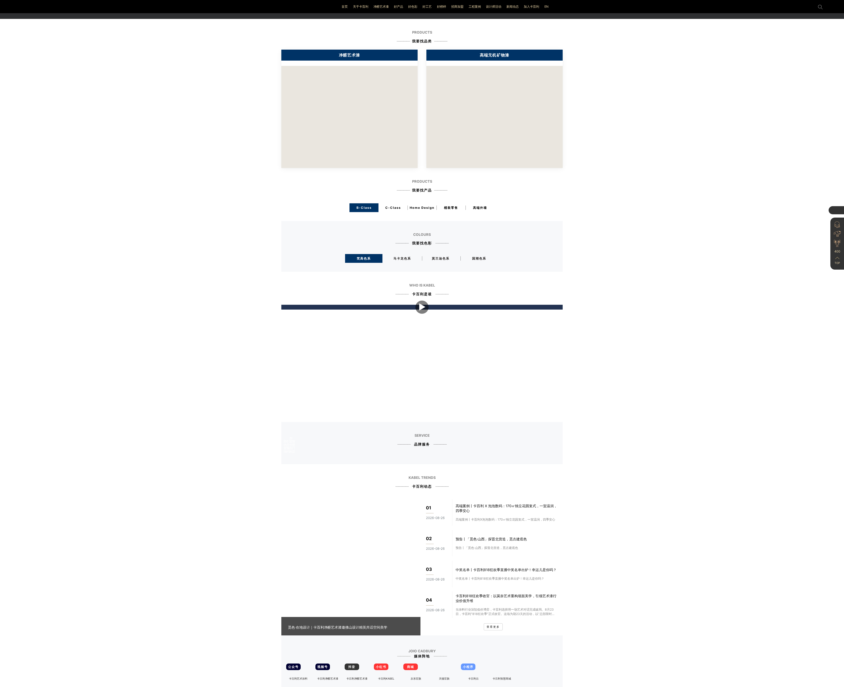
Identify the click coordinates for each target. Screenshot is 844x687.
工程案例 (475, 6)
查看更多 (493, 626)
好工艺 (427, 6)
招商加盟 (457, 6)
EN (546, 6)
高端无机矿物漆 (494, 55)
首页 (345, 6)
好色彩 (412, 6)
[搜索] (820, 6)
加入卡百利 (531, 6)
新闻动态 (512, 6)
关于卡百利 (360, 6)
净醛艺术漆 (381, 6)
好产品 (398, 6)
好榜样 (441, 6)
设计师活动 (493, 6)
